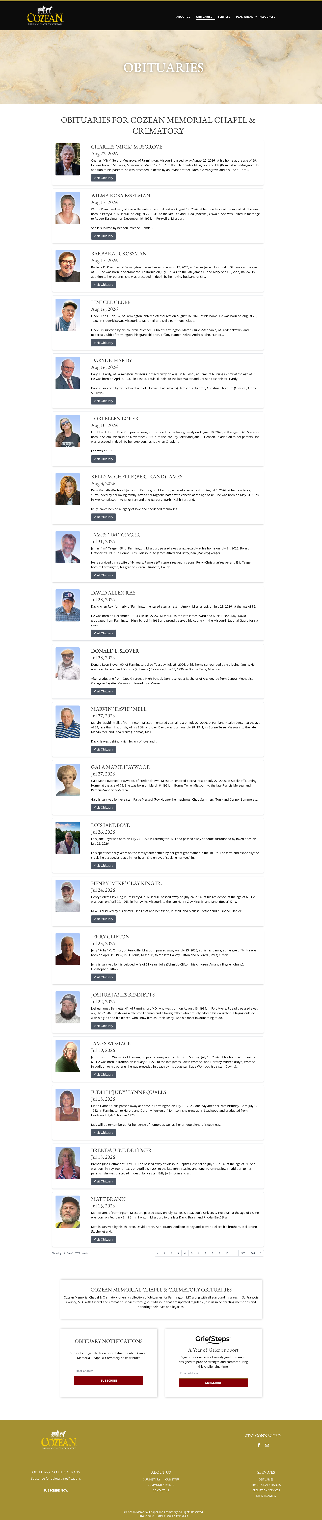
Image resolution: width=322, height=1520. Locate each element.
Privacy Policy (146, 1515)
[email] (267, 1445)
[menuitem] (185, 16)
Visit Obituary (103, 178)
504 (253, 1253)
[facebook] (259, 1445)
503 (243, 1253)
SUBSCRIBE (109, 1381)
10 (227, 1253)
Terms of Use (163, 1515)
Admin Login (181, 1515)
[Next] (261, 1253)
